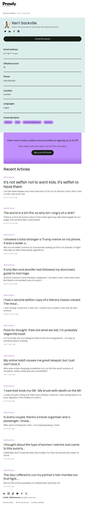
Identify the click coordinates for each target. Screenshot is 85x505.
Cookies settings (37, 502)
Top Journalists (9, 13)
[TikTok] (13, 493)
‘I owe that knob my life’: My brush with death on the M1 (42, 390)
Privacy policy (8, 502)
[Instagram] (8, 493)
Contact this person (42, 39)
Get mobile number (25, 81)
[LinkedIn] (4, 493)
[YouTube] (17, 493)
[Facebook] (21, 493)
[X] (26, 493)
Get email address (27, 54)
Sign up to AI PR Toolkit (42, 153)
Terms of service (22, 502)
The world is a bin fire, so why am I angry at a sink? (39, 212)
